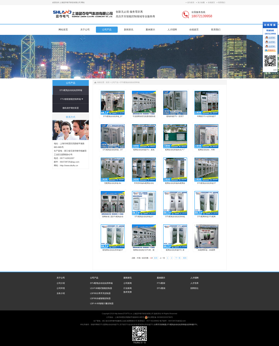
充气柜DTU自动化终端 (128, 324)
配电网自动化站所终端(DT (113, 250)
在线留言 (211, 2)
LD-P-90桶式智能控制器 (101, 288)
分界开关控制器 (160, 324)
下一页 (177, 258)
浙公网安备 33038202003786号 (160, 317)
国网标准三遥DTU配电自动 (112, 217)
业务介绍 (61, 293)
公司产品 (114, 82)
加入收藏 (201, 2)
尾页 (185, 258)
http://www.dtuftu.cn (69, 165)
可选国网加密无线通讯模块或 (144, 116)
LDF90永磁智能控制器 (100, 298)
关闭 (275, 70)
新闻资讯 (128, 278)
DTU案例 (161, 288)
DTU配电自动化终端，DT (113, 150)
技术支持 (128, 292)
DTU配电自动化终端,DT (206, 183)
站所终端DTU (191, 324)
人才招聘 (194, 278)
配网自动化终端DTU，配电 (143, 150)
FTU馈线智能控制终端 (70, 99)
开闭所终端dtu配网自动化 (144, 183)
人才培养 (194, 283)
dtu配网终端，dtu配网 (206, 250)
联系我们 (221, 2)
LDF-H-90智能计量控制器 (101, 303)
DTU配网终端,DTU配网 (206, 217)
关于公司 (61, 278)
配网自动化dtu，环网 (206, 150)
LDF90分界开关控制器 (100, 293)
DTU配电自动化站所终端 (71, 90)
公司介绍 (61, 283)
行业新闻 (128, 288)
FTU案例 (161, 283)
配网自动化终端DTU (111, 324)
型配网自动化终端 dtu (112, 183)
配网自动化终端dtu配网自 (175, 183)
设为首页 (190, 2)
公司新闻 (128, 283)
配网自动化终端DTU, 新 (175, 250)
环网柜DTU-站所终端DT (206, 116)
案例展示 (161, 278)
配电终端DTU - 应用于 (175, 116)
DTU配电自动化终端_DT (112, 116)
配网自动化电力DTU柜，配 (143, 250)
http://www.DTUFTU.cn (123, 314)
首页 (107, 82)
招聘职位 (194, 288)
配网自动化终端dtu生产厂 (175, 150)
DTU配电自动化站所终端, (175, 217)
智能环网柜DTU (97, 324)
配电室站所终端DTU (146, 324)
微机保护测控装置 (70, 108)
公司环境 (61, 288)
